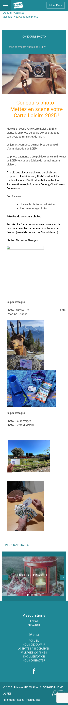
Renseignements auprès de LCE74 (27, 47)
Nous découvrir (34, 644)
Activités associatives (34, 648)
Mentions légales (14, 700)
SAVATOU (34, 625)
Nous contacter (34, 660)
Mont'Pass (55, 5)
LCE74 (34, 621)
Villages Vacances (34, 652)
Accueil (7, 12)
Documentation (34, 656)
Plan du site (33, 700)
